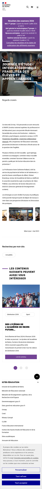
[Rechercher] (27, 7)
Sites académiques (8, 436)
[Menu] (37, 7)
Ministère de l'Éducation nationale (13, 391)
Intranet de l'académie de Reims (13, 387)
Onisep (4, 409)
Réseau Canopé (7, 417)
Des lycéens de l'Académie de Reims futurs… (17, 327)
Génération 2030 (13, 314)
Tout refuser (21, 476)
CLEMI (4, 422)
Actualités (8, 255)
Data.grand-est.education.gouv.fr (13, 405)
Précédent (7, 214)
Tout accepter (21, 483)
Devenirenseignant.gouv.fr (11, 401)
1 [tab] (15, 368)
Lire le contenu (21, 357)
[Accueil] (8, 6)
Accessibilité (32, 7)
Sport (28, 314)
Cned (3, 413)
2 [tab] (21, 367)
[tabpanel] (21, 323)
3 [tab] (26, 367)
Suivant (35, 214)
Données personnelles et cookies (26, 458)
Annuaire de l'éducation (10, 440)
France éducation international (12, 426)
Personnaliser (21, 470)
